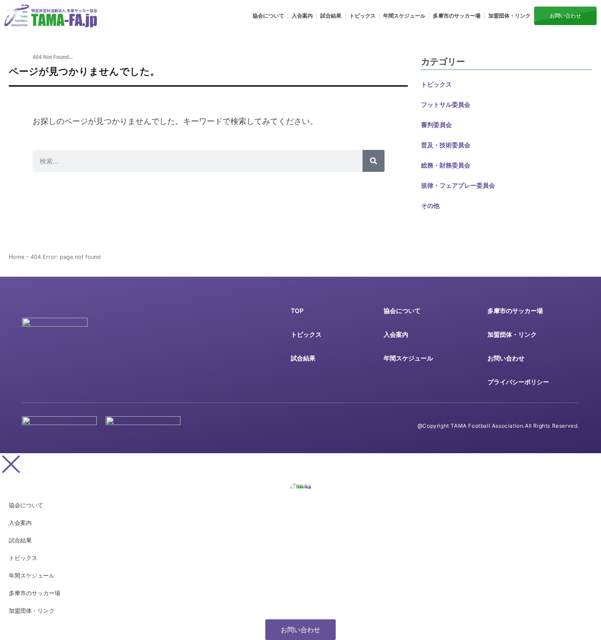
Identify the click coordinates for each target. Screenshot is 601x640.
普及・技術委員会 (445, 145)
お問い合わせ (505, 358)
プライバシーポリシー (518, 381)
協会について (268, 15)
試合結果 (330, 15)
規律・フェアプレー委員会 (458, 185)
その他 (430, 205)
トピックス (362, 15)
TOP (297, 310)
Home (16, 257)
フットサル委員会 (445, 104)
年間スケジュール (404, 15)
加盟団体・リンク (509, 15)
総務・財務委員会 (445, 165)
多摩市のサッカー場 (456, 15)
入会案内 (302, 15)
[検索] (374, 161)
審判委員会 (436, 124)
